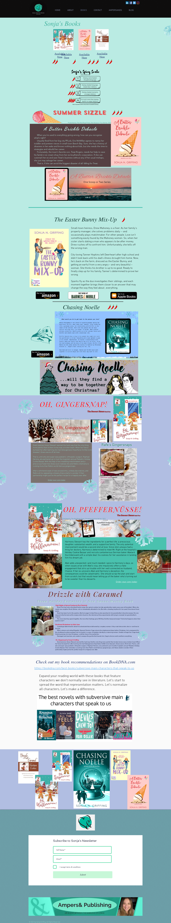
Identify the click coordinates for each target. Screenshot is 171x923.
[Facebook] (130, 2)
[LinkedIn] (127, 2)
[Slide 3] (103, 535)
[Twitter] (134, 2)
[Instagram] (138, 2)
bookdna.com (52, 668)
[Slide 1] (86, 197)
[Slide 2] (88, 197)
